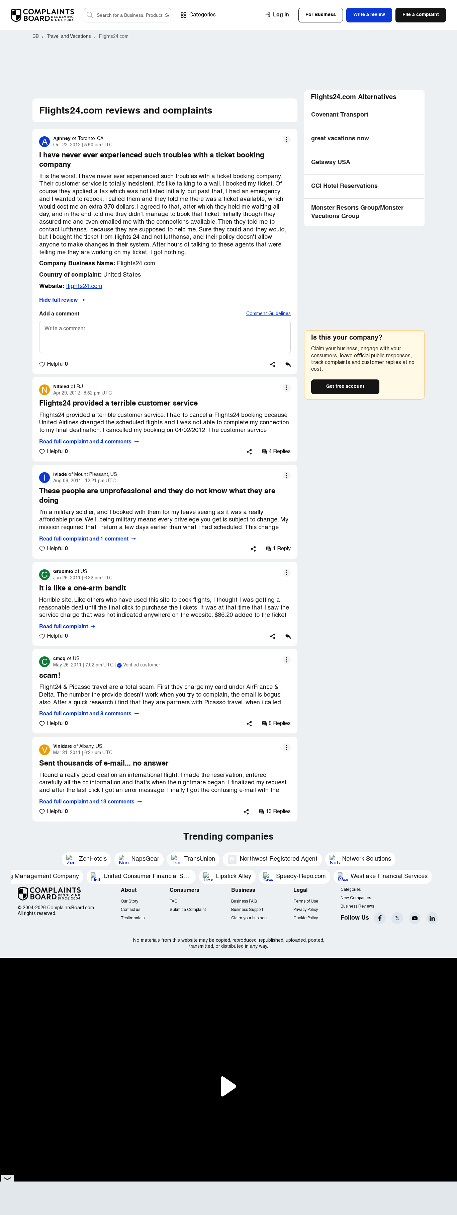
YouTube (415, 918)
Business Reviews (357, 906)
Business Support (247, 910)
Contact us (130, 910)
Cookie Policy (305, 918)
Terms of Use (305, 901)
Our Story (129, 901)
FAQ (173, 901)
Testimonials (133, 918)
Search (90, 15)
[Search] (127, 15)
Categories (202, 15)
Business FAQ (244, 901)
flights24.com (84, 286)
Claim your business (249, 918)
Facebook (380, 918)
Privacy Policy (305, 910)
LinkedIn (432, 918)
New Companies (356, 898)
